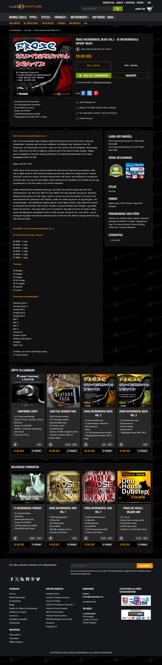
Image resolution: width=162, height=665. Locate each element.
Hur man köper (84, 82)
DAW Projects (74, 23)
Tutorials (61, 23)
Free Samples (14, 23)
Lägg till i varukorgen (92, 75)
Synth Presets (48, 23)
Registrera (130, 2)
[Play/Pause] (15, 445)
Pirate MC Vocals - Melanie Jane (133, 510)
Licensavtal (115, 240)
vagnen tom (140, 9)
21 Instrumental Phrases (28, 508)
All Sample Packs (31, 23)
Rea (85, 23)
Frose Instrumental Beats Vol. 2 (98, 413)
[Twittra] (89, 93)
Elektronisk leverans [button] (101, 82)
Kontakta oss (108, 2)
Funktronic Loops (28, 411)
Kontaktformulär (89, 602)
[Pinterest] (96, 93)
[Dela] (83, 93)
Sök (118, 8)
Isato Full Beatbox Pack (63, 411)
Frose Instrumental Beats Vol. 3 (133, 413)
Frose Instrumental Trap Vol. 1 (63, 510)
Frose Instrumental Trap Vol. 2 (98, 510)
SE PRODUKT (36, 450)
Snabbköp (131, 75)
